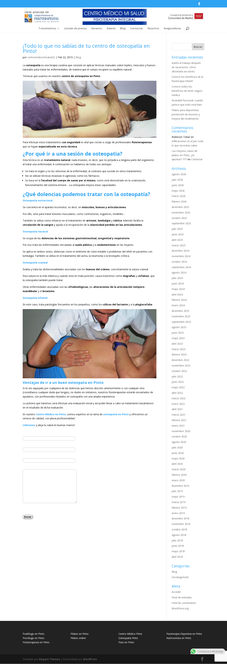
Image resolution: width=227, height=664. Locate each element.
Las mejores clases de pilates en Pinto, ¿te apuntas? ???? (184, 155)
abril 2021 (177, 409)
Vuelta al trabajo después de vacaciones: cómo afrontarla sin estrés (186, 67)
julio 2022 (177, 376)
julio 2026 (177, 179)
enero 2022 (178, 403)
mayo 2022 (178, 387)
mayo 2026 (178, 190)
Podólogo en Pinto (33, 633)
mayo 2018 (178, 551)
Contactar (136, 28)
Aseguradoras (172, 28)
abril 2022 (177, 392)
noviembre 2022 (181, 365)
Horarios (96, 28)
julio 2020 (177, 447)
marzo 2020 (179, 469)
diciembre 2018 (180, 518)
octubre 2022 (179, 371)
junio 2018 (178, 545)
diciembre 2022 (180, 360)
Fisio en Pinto (126, 642)
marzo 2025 (179, 245)
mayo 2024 (178, 289)
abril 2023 (177, 343)
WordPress (90, 659)
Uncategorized (180, 577)
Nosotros (153, 28)
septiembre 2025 (181, 223)
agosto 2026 (179, 174)
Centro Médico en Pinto (51, 414)
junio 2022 (178, 381)
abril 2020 (177, 463)
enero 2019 (178, 513)
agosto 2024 (179, 272)
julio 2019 (177, 491)
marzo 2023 (179, 349)
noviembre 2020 (181, 431)
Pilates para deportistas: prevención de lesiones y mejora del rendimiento (186, 114)
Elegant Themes (49, 659)
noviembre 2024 (181, 256)
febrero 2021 (179, 420)
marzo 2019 (179, 502)
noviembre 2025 (181, 212)
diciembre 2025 (180, 207)
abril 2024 (177, 294)
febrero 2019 (179, 507)
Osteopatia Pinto (128, 638)
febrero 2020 (179, 474)
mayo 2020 (178, 458)
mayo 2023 (178, 338)
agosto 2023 (179, 327)
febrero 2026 (179, 201)
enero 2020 (178, 480)
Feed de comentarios (184, 603)
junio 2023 (178, 332)
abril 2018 (177, 556)
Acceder (176, 592)
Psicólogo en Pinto (33, 638)
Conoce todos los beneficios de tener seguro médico (187, 91)
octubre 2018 (179, 529)
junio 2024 (178, 283)
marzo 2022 (179, 398)
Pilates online (78, 638)
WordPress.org (180, 608)
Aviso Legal (53, 509)
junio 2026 (178, 185)
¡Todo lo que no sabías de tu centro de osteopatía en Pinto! (86, 48)
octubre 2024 (179, 261)
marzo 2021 (179, 414)
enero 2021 (178, 425)
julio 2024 (177, 278)
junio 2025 (178, 234)
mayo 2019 (178, 496)
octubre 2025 (179, 218)
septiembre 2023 (181, 321)
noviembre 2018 (181, 524)
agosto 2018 (179, 535)
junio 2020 (178, 453)
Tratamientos (47, 28)
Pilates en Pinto (79, 633)
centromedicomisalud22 (41, 57)
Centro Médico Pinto (130, 633)
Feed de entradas (182, 597)
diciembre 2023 (180, 310)
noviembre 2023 (181, 316)
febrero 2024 (179, 299)
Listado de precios (75, 28)
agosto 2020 (179, 442)
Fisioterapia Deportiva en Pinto (184, 633)
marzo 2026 (179, 196)
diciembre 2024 (180, 250)
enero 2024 (178, 305)
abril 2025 (177, 240)
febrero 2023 (179, 354)
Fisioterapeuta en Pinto (36, 642)
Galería (111, 28)
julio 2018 (177, 540)
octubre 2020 (179, 436)
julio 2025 (177, 229)
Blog (123, 28)
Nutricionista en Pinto (178, 638)
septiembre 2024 (181, 267)
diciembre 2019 (180, 485)
